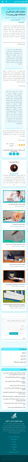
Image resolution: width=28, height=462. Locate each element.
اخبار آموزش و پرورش (11, 9)
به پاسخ (24, 353)
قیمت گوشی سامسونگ (20, 362)
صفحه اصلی (22, 9)
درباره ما (14, 442)
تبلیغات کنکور (14, 439)
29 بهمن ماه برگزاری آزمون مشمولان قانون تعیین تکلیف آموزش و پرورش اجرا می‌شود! (14, 305)
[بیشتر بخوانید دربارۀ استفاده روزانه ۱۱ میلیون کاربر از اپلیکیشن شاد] (14, 276)
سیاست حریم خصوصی (14, 452)
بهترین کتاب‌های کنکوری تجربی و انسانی (16, 407)
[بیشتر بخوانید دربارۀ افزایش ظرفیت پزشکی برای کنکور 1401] (14, 196)
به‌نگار (3, 459)
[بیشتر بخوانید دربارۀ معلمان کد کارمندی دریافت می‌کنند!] (14, 256)
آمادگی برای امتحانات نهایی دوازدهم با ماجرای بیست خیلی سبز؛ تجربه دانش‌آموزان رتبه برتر (14, 373)
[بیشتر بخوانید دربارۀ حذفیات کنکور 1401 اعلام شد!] (14, 216)
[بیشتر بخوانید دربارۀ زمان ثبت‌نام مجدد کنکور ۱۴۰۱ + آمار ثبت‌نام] (14, 236)
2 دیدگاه (16, 206)
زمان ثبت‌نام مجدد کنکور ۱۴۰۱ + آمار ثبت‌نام (15, 244)
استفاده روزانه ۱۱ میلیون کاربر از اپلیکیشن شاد (15, 284)
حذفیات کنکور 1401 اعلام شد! (18, 224)
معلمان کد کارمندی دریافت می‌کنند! (17, 264)
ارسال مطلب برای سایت (14, 437)
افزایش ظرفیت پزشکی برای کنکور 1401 (17, 204)
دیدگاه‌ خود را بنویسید (14, 226)
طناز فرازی (23, 359)
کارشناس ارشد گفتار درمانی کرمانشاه (17, 385)
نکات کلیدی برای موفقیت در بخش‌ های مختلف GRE (14, 396)
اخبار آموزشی (21, 22)
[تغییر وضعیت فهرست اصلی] (2, 1)
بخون (8, 26)
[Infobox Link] (14, 423)
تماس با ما (14, 444)
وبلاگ (18, 9)
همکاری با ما (14, 447)
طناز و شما (23, 356)
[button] (6, 2)
